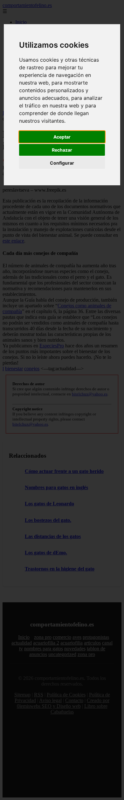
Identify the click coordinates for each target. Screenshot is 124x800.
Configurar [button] (62, 163)
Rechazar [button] (62, 150)
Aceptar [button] (62, 137)
